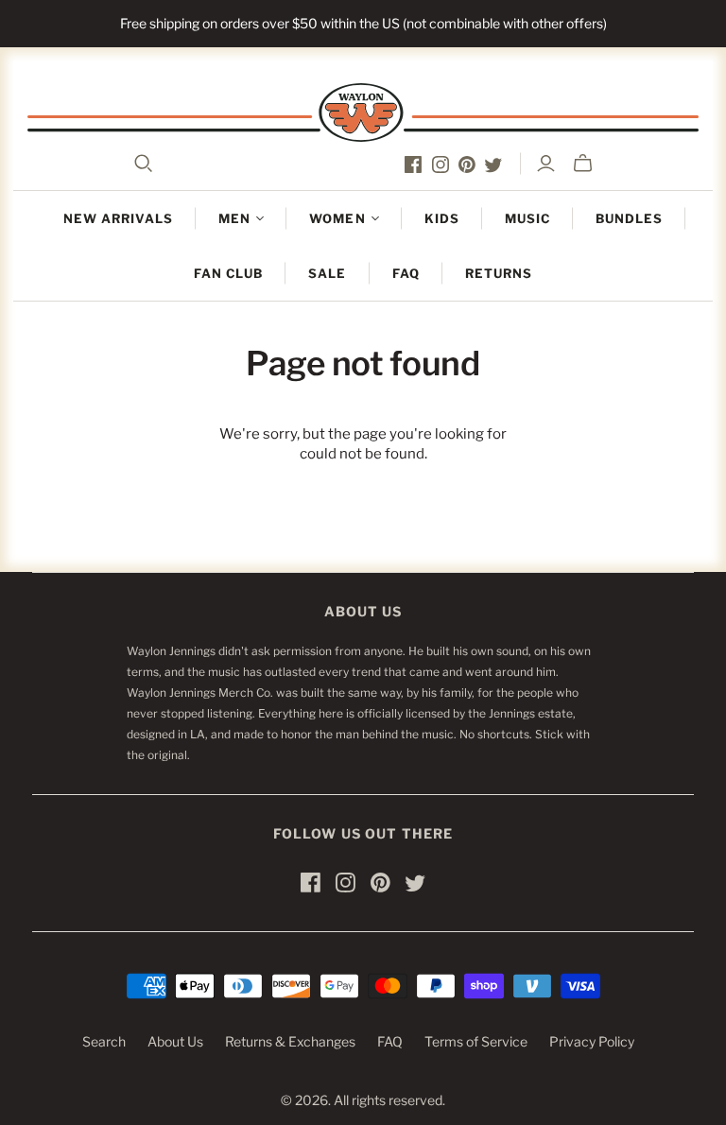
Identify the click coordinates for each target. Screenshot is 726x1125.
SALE (327, 273)
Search (104, 1041)
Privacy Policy (591, 1041)
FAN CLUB (228, 273)
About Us (175, 1041)
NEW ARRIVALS (118, 218)
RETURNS (498, 273)
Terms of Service (475, 1041)
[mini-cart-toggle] (582, 164)
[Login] (546, 164)
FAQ (406, 273)
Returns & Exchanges (290, 1041)
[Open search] (143, 163)
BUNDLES (629, 218)
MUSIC (527, 218)
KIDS (441, 218)
